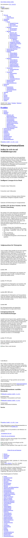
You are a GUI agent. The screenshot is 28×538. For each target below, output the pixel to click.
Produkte (6, 20)
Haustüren (9, 27)
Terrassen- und (13, 33)
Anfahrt (5, 100)
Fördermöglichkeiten (11, 89)
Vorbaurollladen (13, 53)
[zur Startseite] (2, 7)
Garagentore (9, 72)
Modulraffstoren (13, 62)
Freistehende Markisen (15, 42)
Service (5, 85)
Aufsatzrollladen (13, 54)
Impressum (6, 99)
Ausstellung (6, 19)
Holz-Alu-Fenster (14, 26)
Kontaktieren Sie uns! (6, 433)
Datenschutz (6, 97)
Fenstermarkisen (13, 36)
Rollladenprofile (13, 55)
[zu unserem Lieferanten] (9, 141)
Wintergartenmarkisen (15, 35)
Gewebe (12, 70)
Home (9, 103)
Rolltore (11, 74)
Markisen (9, 31)
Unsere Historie (10, 17)
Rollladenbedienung (14, 57)
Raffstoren (9, 58)
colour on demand (8, 498)
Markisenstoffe (13, 45)
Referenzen (6, 84)
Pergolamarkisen (13, 38)
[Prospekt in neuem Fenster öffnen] (10, 394)
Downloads (9, 91)
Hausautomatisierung (12, 82)
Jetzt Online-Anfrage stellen (7, 1)
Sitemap (5, 96)
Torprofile (12, 77)
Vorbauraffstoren (13, 59)
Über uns (6, 15)
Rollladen (9, 51)
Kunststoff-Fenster (14, 23)
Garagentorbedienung (15, 78)
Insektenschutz (10, 81)
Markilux (15, 39)
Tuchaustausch (10, 88)
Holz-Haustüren (13, 28)
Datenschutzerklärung (22, 383)
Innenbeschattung (11, 80)
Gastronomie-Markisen (12, 49)
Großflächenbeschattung (15, 43)
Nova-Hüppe (16, 40)
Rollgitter (12, 76)
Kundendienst (10, 87)
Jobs (5, 93)
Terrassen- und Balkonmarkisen (11, 487)
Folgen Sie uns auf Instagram (8, 436)
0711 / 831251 (12, 4)
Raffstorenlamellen (14, 65)
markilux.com (15, 426)
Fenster (8, 21)
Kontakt (5, 95)
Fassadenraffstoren (14, 63)
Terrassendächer (10, 50)
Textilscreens (10, 68)
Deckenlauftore (13, 73)
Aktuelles (6, 92)
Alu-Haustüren (13, 30)
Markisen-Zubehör (14, 46)
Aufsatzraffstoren (14, 61)
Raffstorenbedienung (14, 66)
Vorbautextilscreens (14, 69)
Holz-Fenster (13, 24)
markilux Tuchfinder (8, 496)
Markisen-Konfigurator (15, 47)
